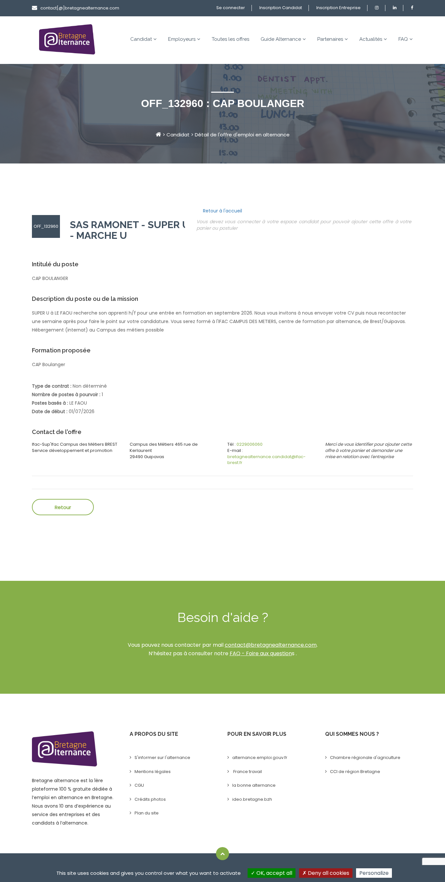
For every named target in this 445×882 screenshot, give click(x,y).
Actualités (370, 39)
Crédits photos (150, 799)
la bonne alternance (254, 785)
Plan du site (147, 813)
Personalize (374, 873)
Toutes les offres (230, 39)
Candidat (141, 39)
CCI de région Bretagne (355, 771)
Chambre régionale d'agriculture (365, 757)
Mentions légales (153, 771)
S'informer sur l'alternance (162, 757)
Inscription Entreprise (338, 8)
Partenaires (330, 39)
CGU (139, 785)
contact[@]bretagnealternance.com (79, 8)
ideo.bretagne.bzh (252, 799)
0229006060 (250, 444)
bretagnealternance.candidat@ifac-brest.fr (266, 460)
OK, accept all (273, 873)
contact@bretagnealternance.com (271, 645)
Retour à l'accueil (222, 211)
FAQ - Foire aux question (261, 653)
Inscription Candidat (280, 8)
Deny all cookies (328, 873)
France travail (247, 771)
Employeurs (181, 39)
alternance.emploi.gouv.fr (259, 757)
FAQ (403, 39)
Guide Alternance (281, 39)
